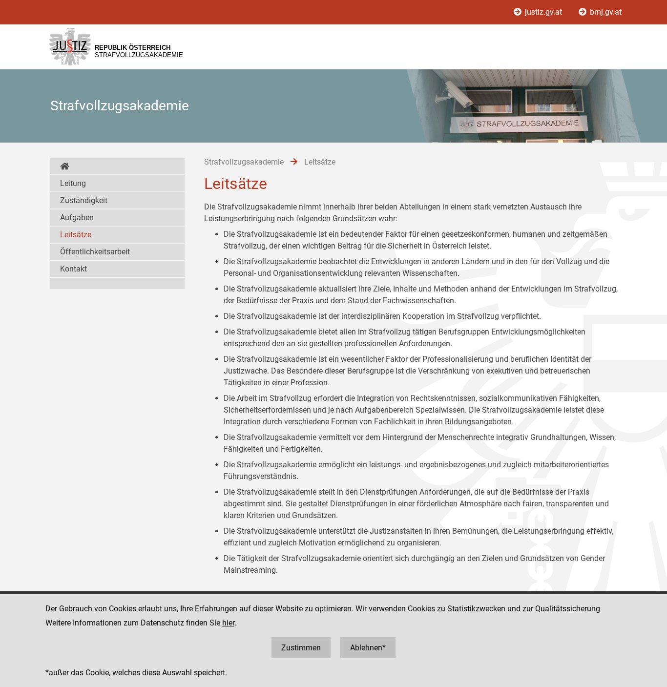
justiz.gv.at (543, 12)
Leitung (73, 183)
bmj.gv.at (605, 12)
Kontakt (73, 268)
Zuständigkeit (83, 200)
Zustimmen (301, 647)
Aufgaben (77, 217)
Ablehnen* (368, 647)
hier (228, 622)
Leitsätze (75, 234)
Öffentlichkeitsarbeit (95, 251)
